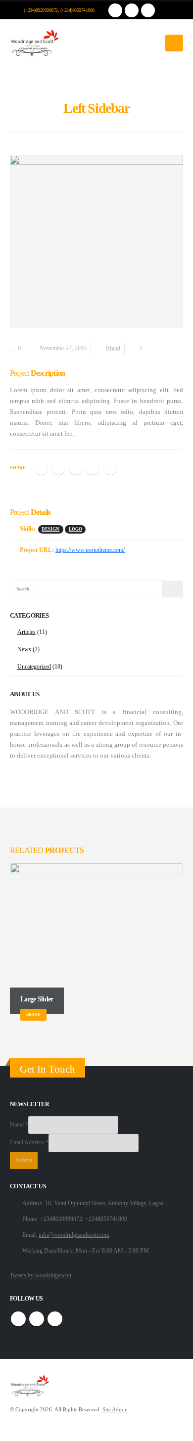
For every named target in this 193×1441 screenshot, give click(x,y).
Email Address (29, 1142)
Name (19, 1125)
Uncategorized (34, 666)
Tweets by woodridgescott (40, 1275)
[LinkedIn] (148, 10)
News (24, 649)
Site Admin (115, 1409)
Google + (93, 468)
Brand (113, 348)
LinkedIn (76, 468)
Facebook (41, 468)
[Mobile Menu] (174, 43)
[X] (132, 10)
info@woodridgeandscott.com (74, 1235)
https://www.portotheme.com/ (90, 550)
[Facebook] (115, 10)
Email (110, 468)
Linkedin (55, 1318)
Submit (23, 1160)
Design (50, 529)
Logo (75, 529)
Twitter (58, 468)
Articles (26, 632)
